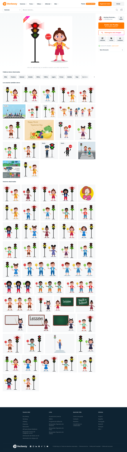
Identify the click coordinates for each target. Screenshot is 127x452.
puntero (13, 77)
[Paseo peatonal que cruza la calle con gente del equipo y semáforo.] (14, 111)
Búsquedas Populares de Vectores (56, 424)
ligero (54, 77)
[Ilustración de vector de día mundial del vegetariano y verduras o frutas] (39, 130)
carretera (85, 77)
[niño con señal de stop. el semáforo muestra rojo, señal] (68, 193)
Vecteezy (25, 419)
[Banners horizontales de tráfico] (11, 169)
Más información (104, 50)
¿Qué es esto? (115, 46)
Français (100, 426)
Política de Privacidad (94, 446)
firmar (61, 77)
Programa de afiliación (55, 421)
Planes (83, 4)
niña (5, 77)
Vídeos (39, 4)
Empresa (25, 424)
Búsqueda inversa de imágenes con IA (29, 432)
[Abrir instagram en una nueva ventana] (33, 446)
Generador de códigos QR (30, 438)
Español (100, 419)
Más (55, 4)
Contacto (75, 419)
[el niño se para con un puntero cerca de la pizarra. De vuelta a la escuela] (85, 304)
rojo (77, 77)
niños (38, 77)
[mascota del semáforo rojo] (68, 150)
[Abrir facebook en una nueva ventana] (30, 446)
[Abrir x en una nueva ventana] (44, 446)
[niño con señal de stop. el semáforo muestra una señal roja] (68, 94)
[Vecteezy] (10, 4)
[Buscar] (117, 10)
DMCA (51, 419)
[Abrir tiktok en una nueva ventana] (42, 446)
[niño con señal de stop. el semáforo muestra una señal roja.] (49, 363)
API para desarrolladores (30, 429)
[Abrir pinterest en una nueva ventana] (39, 446)
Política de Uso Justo (107, 446)
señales (69, 77)
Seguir (121, 19)
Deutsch (100, 424)
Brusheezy (26, 416)
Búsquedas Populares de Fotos (56, 428)
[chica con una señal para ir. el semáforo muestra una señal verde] (30, 94)
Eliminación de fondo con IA (31, 436)
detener (22, 77)
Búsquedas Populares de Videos (56, 432)
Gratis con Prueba (111, 25)
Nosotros (75, 421)
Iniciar (118, 4)
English (100, 416)
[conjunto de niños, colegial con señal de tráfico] (40, 269)
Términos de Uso (83, 446)
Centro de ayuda (78, 416)
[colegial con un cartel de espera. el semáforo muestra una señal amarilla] (30, 150)
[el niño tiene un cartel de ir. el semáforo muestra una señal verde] (49, 94)
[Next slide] (93, 77)
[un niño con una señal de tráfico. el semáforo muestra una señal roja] (34, 111)
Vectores (22, 4)
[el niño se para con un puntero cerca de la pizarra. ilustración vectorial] (14, 323)
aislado (30, 77)
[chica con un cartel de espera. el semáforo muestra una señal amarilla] (11, 94)
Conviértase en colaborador (77, 424)
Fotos (31, 4)
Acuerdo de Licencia (55, 416)
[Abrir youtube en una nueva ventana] (47, 446)
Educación (26, 426)
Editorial (47, 4)
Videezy (25, 421)
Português (101, 421)
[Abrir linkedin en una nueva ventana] (36, 446)
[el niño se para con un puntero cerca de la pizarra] (64, 304)
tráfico (46, 77)
